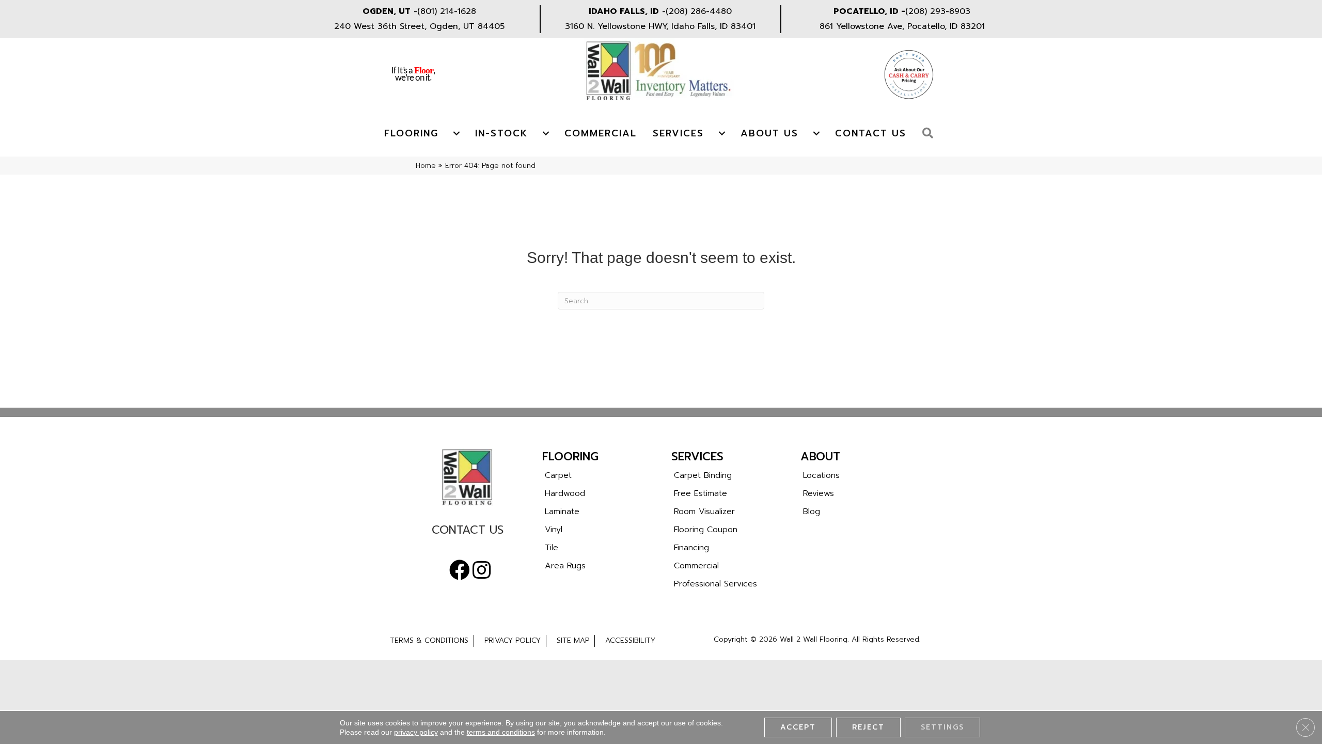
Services (678, 133)
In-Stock (501, 133)
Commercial (600, 133)
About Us (769, 133)
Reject (868, 727)
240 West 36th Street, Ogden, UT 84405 (419, 26)
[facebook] (459, 570)
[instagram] (482, 570)
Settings (942, 727)
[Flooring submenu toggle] (456, 133)
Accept (798, 727)
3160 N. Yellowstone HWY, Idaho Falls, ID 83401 (660, 26)
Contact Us (870, 133)
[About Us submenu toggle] (816, 133)
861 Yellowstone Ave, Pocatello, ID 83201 (902, 26)
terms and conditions (501, 732)
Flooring (411, 133)
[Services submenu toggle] (722, 133)
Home (426, 165)
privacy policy (416, 732)
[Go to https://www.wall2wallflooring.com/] (467, 477)
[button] (930, 133)
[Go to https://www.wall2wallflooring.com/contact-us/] (467, 532)
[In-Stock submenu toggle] (546, 133)
